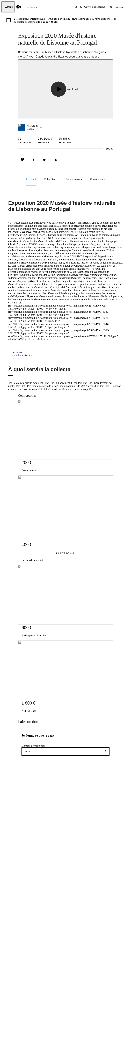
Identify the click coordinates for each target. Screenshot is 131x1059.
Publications (50, 179)
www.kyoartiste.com (23, 355)
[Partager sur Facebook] (33, 159)
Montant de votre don (33, 745)
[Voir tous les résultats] (76, 7)
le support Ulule (47, 21)
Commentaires (74, 179)
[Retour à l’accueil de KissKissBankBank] (19, 7)
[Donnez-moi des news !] (22, 159)
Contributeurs (97, 179)
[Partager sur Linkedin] (55, 159)
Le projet (31, 179)
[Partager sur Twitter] (44, 159)
